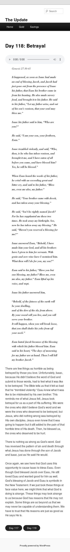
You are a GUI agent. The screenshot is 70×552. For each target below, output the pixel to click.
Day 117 (13, 528)
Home (10, 26)
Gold (21, 26)
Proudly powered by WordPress (35, 545)
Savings (34, 26)
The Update (16, 19)
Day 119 (31, 528)
